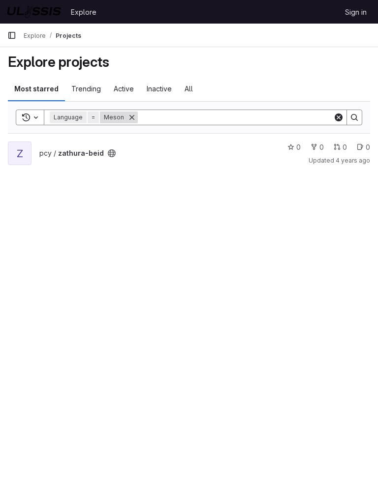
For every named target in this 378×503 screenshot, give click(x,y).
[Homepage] (34, 12)
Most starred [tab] (36, 88)
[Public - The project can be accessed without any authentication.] (112, 153)
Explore (83, 12)
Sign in (356, 12)
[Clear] (339, 117)
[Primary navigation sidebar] (12, 35)
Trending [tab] (86, 88)
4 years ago (353, 160)
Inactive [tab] (159, 88)
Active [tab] (124, 88)
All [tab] (189, 88)
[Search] (354, 117)
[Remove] (132, 117)
